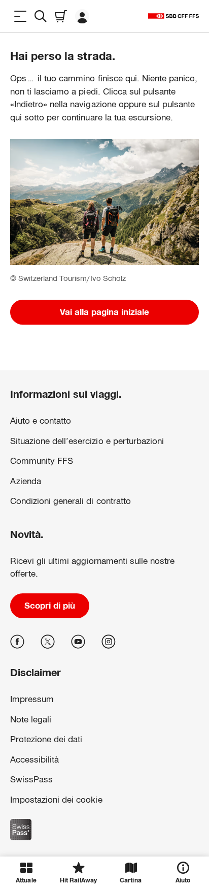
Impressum (26, 796)
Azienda (25, 481)
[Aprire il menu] (20, 16)
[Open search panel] (40, 16)
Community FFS (41, 461)
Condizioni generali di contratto (70, 501)
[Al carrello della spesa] (61, 16)
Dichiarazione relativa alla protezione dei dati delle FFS (85, 780)
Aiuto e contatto (40, 421)
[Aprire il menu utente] (82, 16)
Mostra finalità (104, 830)
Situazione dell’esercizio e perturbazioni (87, 441)
